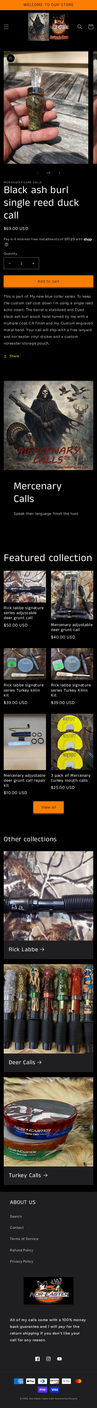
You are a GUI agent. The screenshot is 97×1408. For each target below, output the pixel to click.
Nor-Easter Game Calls (41, 1398)
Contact (17, 1228)
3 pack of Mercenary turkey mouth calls (71, 778)
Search (16, 1216)
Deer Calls (22, 1062)
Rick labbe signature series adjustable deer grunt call (24, 613)
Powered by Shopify (66, 1398)
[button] (6, 26)
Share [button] (14, 356)
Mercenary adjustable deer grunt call (72, 628)
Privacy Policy (21, 1261)
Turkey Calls (25, 1175)
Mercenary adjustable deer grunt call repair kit (25, 780)
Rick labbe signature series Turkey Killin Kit (71, 690)
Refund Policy (21, 1250)
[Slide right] (59, 173)
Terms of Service (24, 1239)
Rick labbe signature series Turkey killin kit (24, 690)
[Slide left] (37, 173)
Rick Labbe (23, 949)
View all (48, 807)
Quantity (10, 253)
